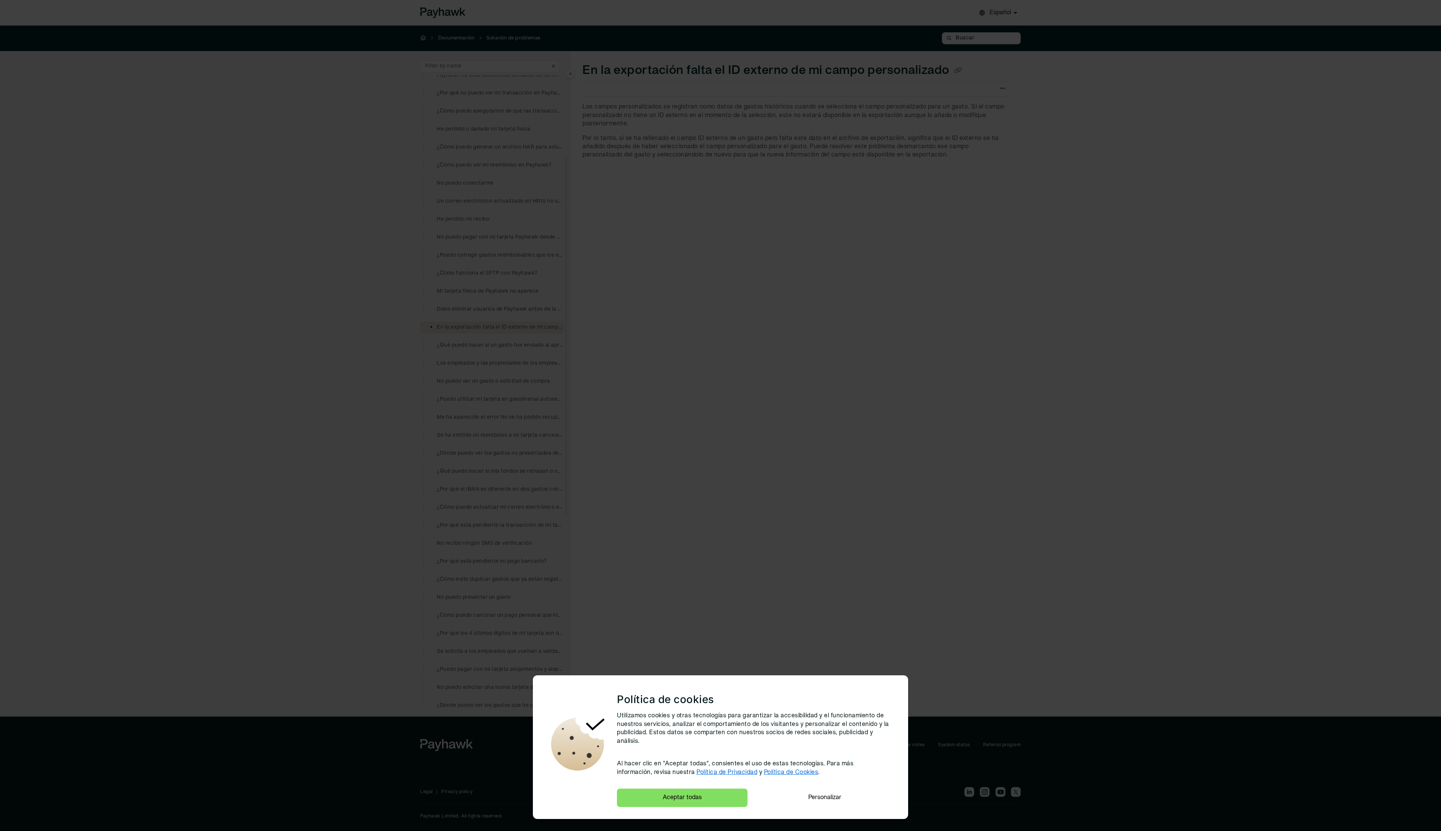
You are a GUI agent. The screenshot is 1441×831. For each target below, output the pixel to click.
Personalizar (824, 797)
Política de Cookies (791, 772)
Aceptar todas (682, 797)
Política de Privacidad (726, 772)
